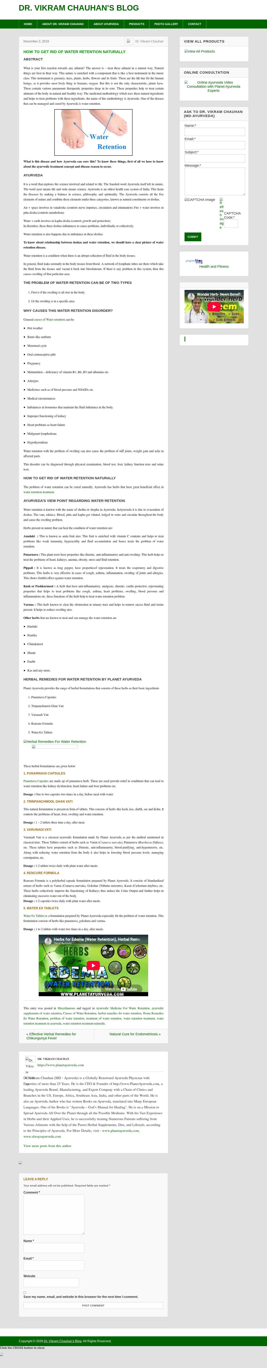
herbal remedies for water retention (119, 1013)
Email (28, 1258)
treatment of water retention (103, 1018)
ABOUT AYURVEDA (106, 24)
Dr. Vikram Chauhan (149, 41)
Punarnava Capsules (36, 781)
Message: (193, 165)
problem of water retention (67, 1018)
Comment (31, 1192)
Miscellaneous (66, 1008)
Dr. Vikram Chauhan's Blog (79, 8)
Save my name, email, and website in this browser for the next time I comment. (80, 1296)
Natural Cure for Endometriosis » (135, 1034)
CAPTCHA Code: (232, 215)
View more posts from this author (47, 1145)
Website (29, 1276)
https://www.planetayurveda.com (61, 1064)
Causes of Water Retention (79, 1013)
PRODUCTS (136, 24)
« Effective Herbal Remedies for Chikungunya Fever (51, 1036)
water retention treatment (38, 492)
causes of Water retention (49, 319)
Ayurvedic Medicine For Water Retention (123, 1008)
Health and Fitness (214, 266)
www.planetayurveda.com (120, 1130)
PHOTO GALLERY (166, 24)
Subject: (192, 152)
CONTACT (194, 24)
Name (28, 1241)
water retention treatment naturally (84, 1023)
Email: (190, 139)
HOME (28, 24)
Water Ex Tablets (34, 916)
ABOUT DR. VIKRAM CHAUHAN (62, 24)
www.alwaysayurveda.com (42, 1136)
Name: (190, 126)
